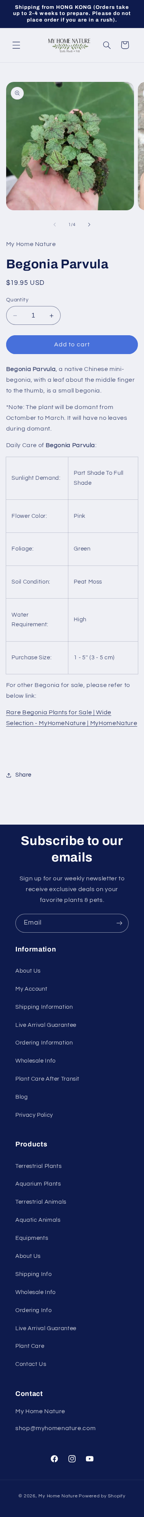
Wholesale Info (35, 1061)
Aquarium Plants (38, 1184)
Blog (21, 1097)
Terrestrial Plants (38, 1166)
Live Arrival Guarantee (45, 1025)
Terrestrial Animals (40, 1202)
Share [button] (23, 775)
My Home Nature (58, 1496)
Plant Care (29, 1346)
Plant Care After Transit (47, 1079)
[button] (16, 45)
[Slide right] (89, 224)
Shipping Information (44, 1007)
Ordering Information (44, 1043)
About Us (28, 971)
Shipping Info (33, 1274)
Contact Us (30, 1364)
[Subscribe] (119, 923)
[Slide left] (54, 224)
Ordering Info (33, 1310)
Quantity (17, 300)
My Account (31, 989)
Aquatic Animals (37, 1220)
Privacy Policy (34, 1115)
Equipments (31, 1238)
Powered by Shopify (102, 1496)
